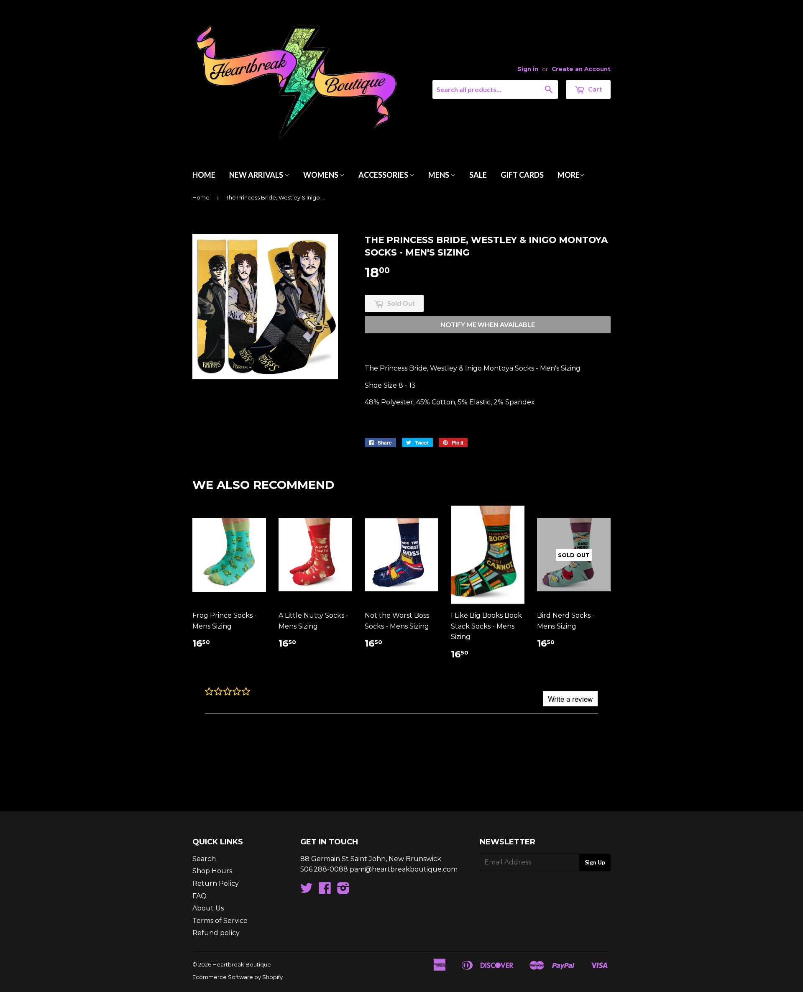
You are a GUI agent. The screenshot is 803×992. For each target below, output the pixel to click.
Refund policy (216, 933)
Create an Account (581, 69)
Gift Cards (522, 174)
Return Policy (215, 883)
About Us (208, 908)
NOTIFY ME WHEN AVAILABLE (487, 324)
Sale (478, 174)
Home (203, 174)
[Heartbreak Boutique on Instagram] (343, 891)
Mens (439, 174)
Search (204, 859)
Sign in (527, 69)
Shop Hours (212, 871)
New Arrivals (256, 174)
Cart (594, 89)
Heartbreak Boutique (241, 964)
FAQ (199, 896)
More (568, 174)
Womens (321, 174)
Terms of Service (220, 921)
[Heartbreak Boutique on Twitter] (306, 891)
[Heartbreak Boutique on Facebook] (325, 891)
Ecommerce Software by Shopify (237, 977)
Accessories (383, 174)
